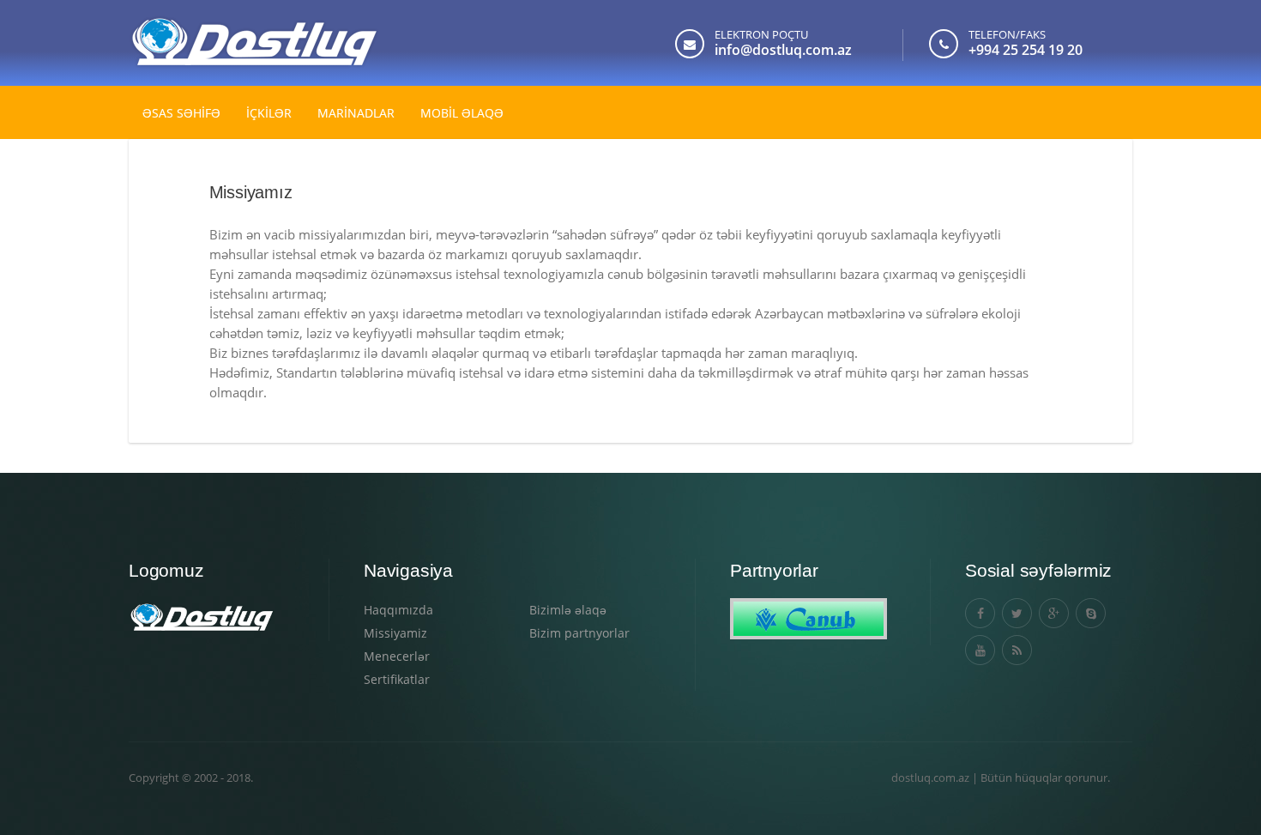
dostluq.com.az (930, 777)
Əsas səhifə (181, 113)
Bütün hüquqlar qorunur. (1045, 777)
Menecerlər (397, 656)
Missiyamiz (395, 633)
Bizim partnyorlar (579, 633)
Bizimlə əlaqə (567, 610)
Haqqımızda (398, 610)
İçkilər (269, 113)
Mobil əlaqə (462, 113)
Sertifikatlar (397, 679)
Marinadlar (356, 113)
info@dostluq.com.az (783, 49)
